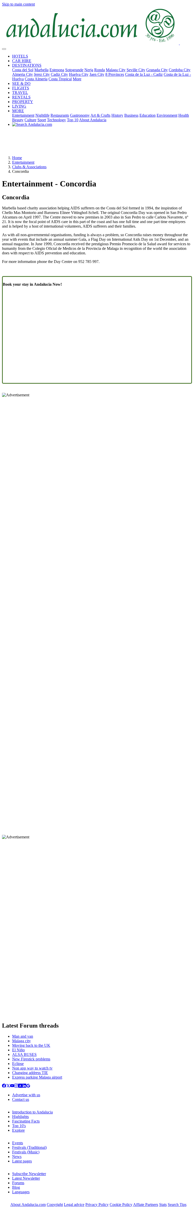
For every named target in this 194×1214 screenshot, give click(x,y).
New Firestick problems (31, 1059)
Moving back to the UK (31, 1045)
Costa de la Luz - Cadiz (144, 74)
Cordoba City (179, 70)
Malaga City (116, 70)
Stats (163, 1204)
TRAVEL (20, 92)
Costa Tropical (60, 79)
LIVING (19, 106)
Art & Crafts (100, 115)
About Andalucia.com (28, 1204)
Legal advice (74, 1204)
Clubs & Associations (29, 167)
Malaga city (21, 1041)
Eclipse (18, 1063)
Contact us (20, 1099)
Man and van (22, 1036)
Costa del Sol (22, 70)
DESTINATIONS (26, 65)
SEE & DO (21, 83)
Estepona (57, 70)
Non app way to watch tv (32, 1068)
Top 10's (19, 1126)
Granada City (157, 70)
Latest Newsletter (26, 1178)
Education (147, 115)
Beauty (17, 120)
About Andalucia (92, 120)
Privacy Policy (97, 1204)
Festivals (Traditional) (29, 1147)
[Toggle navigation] (4, 49)
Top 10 (72, 120)
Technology (56, 120)
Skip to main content (18, 4)
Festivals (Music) (25, 1152)
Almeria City (22, 74)
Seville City (136, 70)
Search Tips (177, 1204)
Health (183, 115)
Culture (30, 120)
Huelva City (78, 74)
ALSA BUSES (24, 1054)
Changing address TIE (30, 1073)
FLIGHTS (20, 88)
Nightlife (42, 115)
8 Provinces (114, 74)
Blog (16, 1187)
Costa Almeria (36, 79)
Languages (21, 1192)
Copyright (55, 1204)
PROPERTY (22, 102)
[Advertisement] (97, 143)
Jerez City (42, 74)
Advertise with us (26, 1095)
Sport (41, 120)
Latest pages (22, 1161)
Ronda (99, 70)
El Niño (18, 1050)
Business (131, 115)
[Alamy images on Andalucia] (20, 1086)
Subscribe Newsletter (29, 1174)
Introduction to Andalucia (32, 1112)
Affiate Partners (145, 1204)
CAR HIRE (21, 61)
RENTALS (21, 97)
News (16, 1156)
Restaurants (60, 115)
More (77, 79)
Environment (167, 115)
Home (17, 158)
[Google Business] (28, 1086)
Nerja (88, 70)
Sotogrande (74, 70)
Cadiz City (59, 74)
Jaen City (96, 74)
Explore (18, 1130)
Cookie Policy (121, 1204)
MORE (18, 111)
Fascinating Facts (26, 1121)
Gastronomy (80, 115)
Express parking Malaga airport (37, 1077)
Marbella (41, 70)
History (117, 115)
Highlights (20, 1116)
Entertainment (23, 115)
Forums (18, 1183)
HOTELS (20, 56)
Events (17, 1143)
